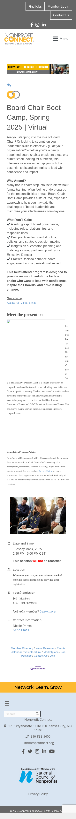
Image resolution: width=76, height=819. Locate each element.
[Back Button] (9, 85)
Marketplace (51, 652)
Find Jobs (35, 6)
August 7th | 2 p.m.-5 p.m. (21, 302)
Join (52, 655)
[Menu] (7, 703)
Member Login (58, 6)
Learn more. (48, 611)
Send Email (21, 630)
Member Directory (22, 648)
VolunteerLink (32, 652)
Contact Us (61, 15)
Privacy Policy (45, 471)
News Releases (45, 648)
